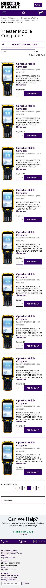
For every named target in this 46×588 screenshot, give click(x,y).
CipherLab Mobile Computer (28, 67)
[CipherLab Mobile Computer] (7, 63)
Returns (4, 555)
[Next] (43, 488)
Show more (21, 85)
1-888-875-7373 (23, 531)
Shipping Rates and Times (11, 553)
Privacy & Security (8, 580)
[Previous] (15, 488)
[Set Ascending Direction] (37, 51)
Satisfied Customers (9, 577)
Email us (4, 567)
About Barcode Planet (10, 575)
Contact (4, 561)
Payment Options (8, 557)
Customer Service (9, 551)
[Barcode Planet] (10, 5)
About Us (5, 573)
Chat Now (23, 534)
